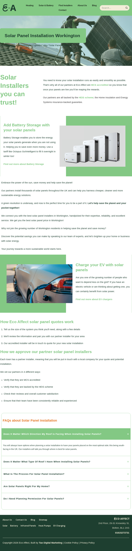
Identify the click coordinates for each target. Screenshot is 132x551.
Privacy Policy (87, 542)
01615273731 (122, 532)
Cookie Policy (71, 542)
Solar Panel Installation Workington (42, 35)
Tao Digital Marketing (50, 542)
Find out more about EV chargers (94, 299)
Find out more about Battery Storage (23, 164)
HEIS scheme (86, 97)
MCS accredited (100, 85)
